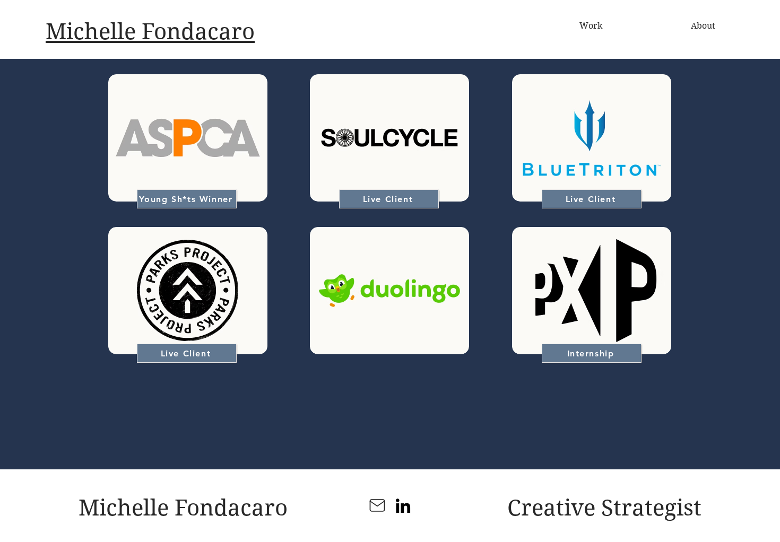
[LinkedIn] (403, 505)
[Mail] (377, 505)
